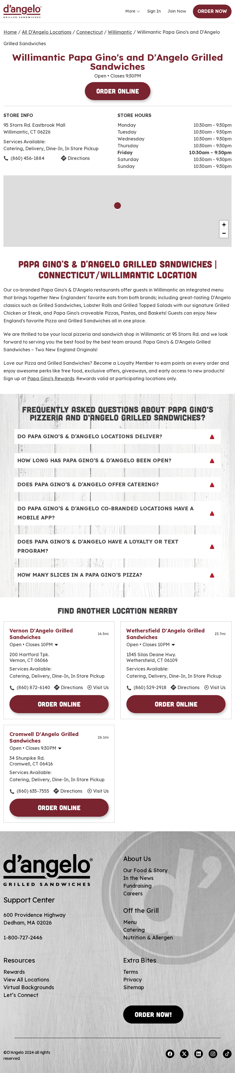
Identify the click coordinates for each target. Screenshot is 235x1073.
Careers (133, 893)
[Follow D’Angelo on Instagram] (213, 1054)
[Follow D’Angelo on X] (184, 1054)
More (130, 11)
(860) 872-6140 (33, 687)
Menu (130, 922)
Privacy (132, 979)
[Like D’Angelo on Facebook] (170, 1054)
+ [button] (224, 224)
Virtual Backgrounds (28, 987)
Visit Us (101, 687)
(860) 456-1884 (27, 158)
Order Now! (153, 1014)
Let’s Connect (20, 995)
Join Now (177, 11)
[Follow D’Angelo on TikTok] (227, 1054)
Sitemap (133, 987)
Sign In (154, 11)
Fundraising (137, 885)
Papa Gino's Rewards (50, 378)
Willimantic (120, 32)
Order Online (117, 91)
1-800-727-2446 (22, 937)
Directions (79, 158)
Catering (134, 930)
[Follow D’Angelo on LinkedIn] (198, 1054)
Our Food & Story (145, 870)
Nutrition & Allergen (148, 937)
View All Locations (26, 979)
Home (10, 32)
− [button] (224, 233)
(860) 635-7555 (33, 791)
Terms (130, 972)
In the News (138, 878)
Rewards (14, 972)
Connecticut (89, 32)
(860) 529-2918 (150, 687)
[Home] (22, 11)
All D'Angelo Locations (46, 32)
